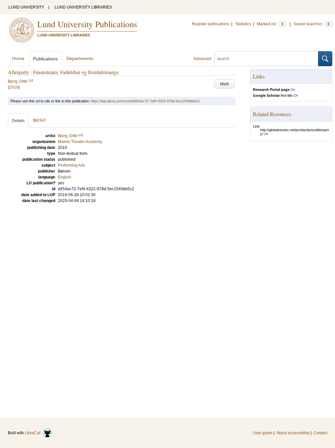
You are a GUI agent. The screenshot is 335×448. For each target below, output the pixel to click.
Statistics (243, 24)
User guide (263, 433)
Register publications (210, 24)
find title (272, 95)
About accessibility (292, 433)
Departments (79, 58)
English (64, 177)
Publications (45, 58)
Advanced (202, 58)
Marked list (270, 24)
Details (18, 120)
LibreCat (33, 433)
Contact (320, 433)
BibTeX (39, 120)
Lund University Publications (87, 24)
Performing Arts (71, 165)
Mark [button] (224, 84)
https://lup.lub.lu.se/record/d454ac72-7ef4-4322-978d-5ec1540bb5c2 (145, 101)
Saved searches (311, 24)
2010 (13, 87)
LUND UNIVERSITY (26, 7)
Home (18, 58)
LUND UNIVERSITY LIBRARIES (83, 7)
